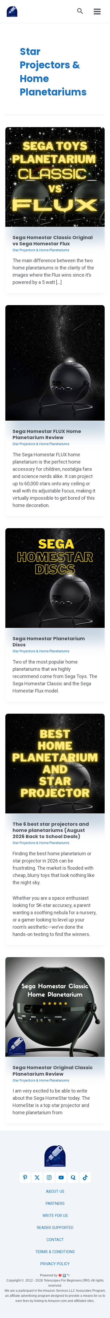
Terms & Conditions (55, 1252)
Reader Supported (55, 1228)
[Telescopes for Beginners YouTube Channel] (61, 1177)
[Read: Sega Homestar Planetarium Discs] (55, 577)
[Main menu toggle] (97, 11)
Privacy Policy (55, 1264)
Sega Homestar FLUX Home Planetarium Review (47, 434)
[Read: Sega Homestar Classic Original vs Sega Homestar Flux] (55, 176)
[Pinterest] (25, 1177)
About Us (55, 1191)
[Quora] (73, 1177)
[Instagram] (49, 1177)
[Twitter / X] (37, 1177)
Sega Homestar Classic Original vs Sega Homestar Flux (53, 240)
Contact (55, 1240)
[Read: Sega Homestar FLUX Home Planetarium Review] (55, 362)
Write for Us (55, 1215)
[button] (80, 11)
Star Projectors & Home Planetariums (41, 250)
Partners (55, 1203)
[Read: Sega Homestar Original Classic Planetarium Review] (55, 1007)
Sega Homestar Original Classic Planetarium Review (53, 1070)
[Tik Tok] (85, 1177)
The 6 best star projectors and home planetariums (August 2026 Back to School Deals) (51, 830)
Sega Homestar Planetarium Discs (49, 641)
